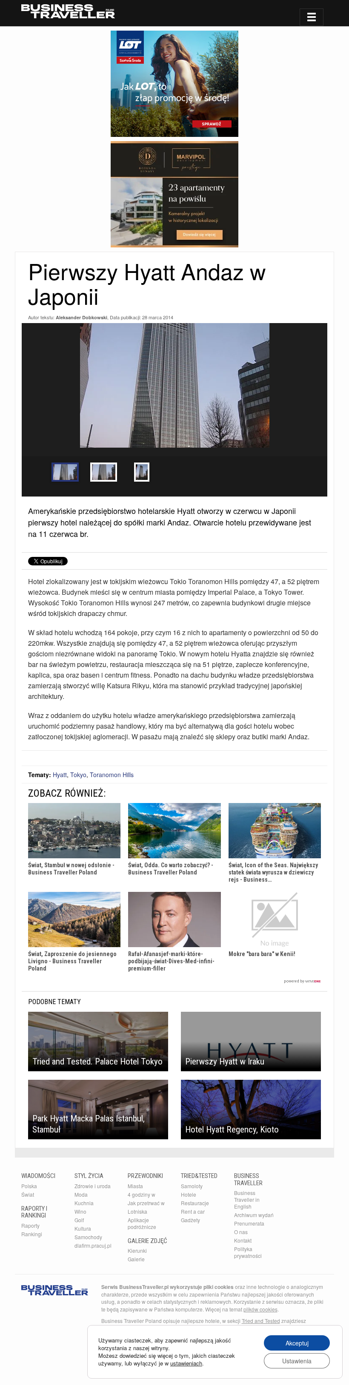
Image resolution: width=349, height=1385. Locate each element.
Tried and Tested (261, 1320)
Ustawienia (297, 1361)
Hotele (188, 1194)
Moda (81, 1194)
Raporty (30, 1225)
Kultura (82, 1228)
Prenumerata (249, 1223)
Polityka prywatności (248, 1252)
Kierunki (137, 1250)
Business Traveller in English (247, 1199)
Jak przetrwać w (146, 1202)
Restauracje (195, 1202)
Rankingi (31, 1233)
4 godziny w (141, 1194)
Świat (27, 1194)
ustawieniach (186, 1363)
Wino (80, 1211)
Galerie (136, 1259)
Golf (79, 1219)
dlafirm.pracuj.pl (93, 1245)
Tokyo (78, 774)
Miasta (135, 1185)
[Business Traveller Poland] (68, 11)
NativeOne (174, 981)
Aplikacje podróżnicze (142, 1223)
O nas (241, 1231)
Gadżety (190, 1219)
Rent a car (193, 1211)
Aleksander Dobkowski (81, 317)
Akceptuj (297, 1343)
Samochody (88, 1236)
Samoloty (192, 1185)
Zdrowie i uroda (92, 1185)
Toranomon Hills (112, 774)
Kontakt (243, 1240)
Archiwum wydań (254, 1214)
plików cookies (260, 1309)
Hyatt (60, 774)
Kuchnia (84, 1202)
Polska (29, 1185)
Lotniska (137, 1211)
